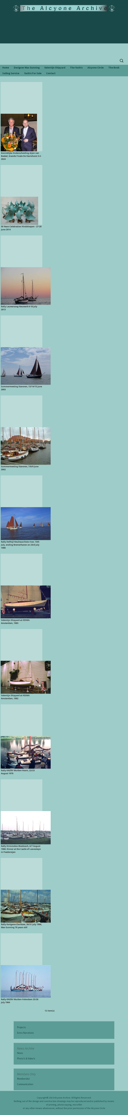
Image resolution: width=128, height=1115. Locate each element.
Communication (25, 1084)
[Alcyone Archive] (64, 8)
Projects (21, 1027)
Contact (51, 73)
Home (5, 67)
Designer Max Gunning (27, 67)
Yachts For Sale (33, 73)
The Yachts (76, 67)
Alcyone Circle (96, 67)
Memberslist (23, 1078)
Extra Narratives (25, 1032)
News (20, 1053)
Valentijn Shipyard (54, 67)
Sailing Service (10, 73)
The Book (113, 67)
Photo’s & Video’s (26, 1058)
